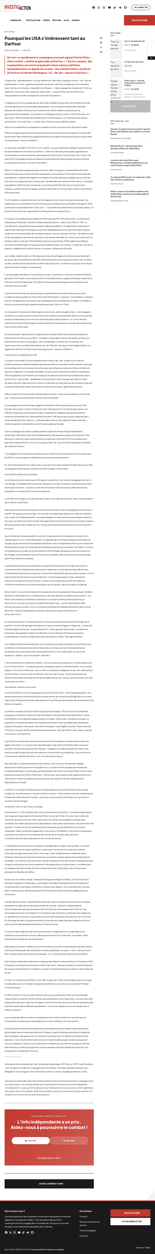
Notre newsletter (132, 1221)
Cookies (84, 1235)
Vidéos (46, 20)
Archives (10, 32)
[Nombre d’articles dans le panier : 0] (151, 45)
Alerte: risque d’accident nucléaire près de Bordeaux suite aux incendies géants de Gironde (129, 194)
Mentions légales (88, 1230)
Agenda (76, 20)
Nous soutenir (139, 20)
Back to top (150, 1195)
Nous (66, 20)
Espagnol (140, 1247)
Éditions (56, 20)
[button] (49, 1183)
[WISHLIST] (151, 52)
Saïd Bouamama (130, 50)
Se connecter (141, 7)
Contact (84, 1216)
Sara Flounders (12, 50)
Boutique (115, 33)
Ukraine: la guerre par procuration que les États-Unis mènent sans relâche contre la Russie (130, 131)
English (147, 1247)
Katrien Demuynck (131, 94)
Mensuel (70, 1140)
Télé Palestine (33, 20)
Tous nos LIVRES (129, 106)
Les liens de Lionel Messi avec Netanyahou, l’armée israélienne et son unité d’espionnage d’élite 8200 (129, 163)
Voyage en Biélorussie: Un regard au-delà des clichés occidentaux (130, 178)
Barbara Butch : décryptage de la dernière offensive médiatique (126, 147)
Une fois (31, 1140)
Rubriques (15, 20)
